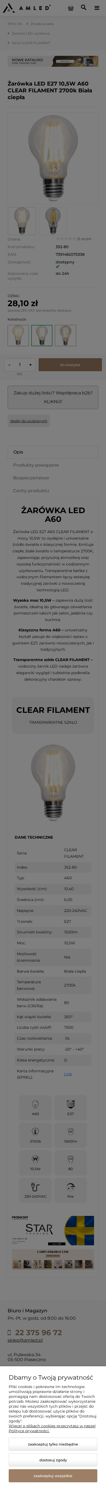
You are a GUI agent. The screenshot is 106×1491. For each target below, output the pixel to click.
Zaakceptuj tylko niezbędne (53, 1444)
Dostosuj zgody (53, 1460)
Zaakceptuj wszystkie (53, 1476)
